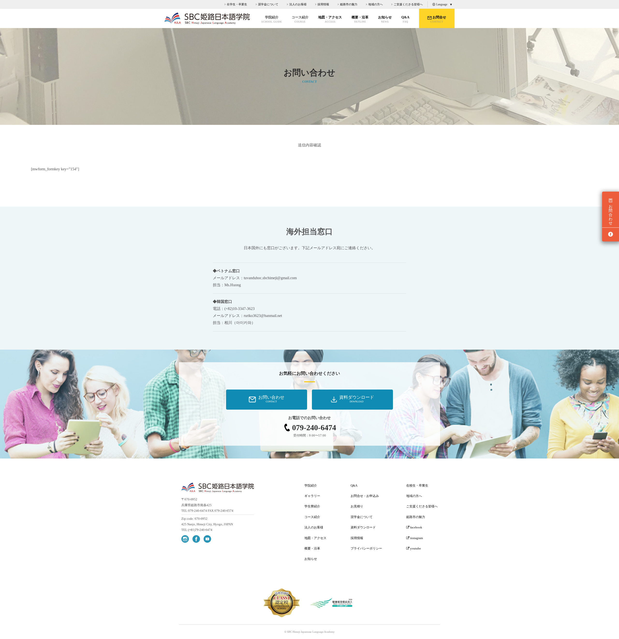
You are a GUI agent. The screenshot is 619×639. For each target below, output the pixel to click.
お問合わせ (610, 214)
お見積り (357, 506)
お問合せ (438, 19)
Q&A (405, 19)
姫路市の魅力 (348, 4)
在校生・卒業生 (417, 485)
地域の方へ (375, 4)
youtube (415, 548)
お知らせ (385, 19)
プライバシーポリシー (366, 548)
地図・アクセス (330, 19)
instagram (416, 538)
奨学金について (268, 4)
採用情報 (323, 4)
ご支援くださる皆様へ (408, 4)
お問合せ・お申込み (365, 496)
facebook (415, 527)
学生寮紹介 (312, 506)
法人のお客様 (298, 4)
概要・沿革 (360, 19)
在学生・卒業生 (237, 4)
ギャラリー (312, 496)
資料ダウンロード (363, 527)
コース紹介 (312, 517)
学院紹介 (310, 485)
